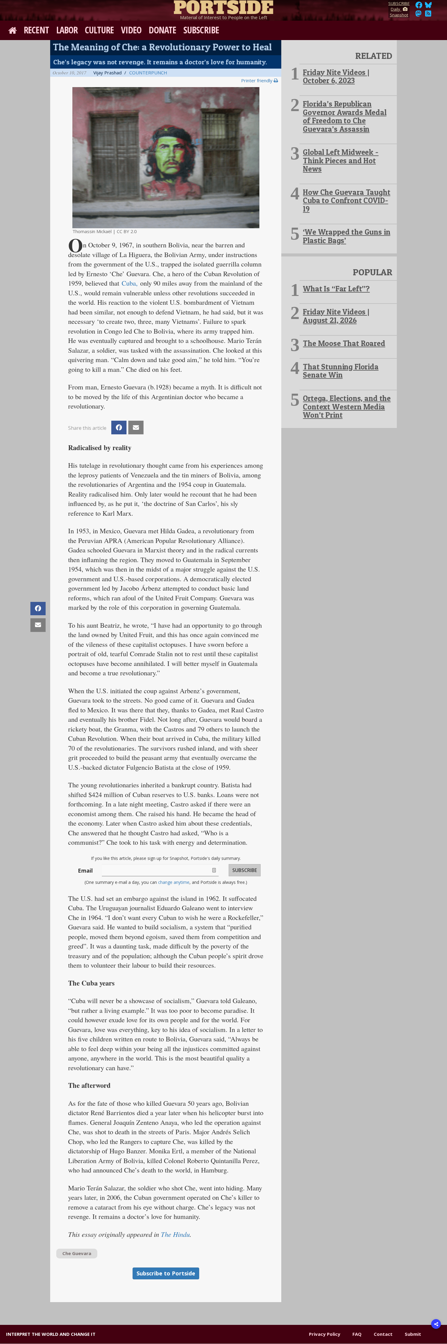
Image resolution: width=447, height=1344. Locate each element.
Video (131, 30)
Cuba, (131, 282)
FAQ (357, 1334)
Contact (383, 1334)
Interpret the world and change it (50, 1334)
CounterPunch (148, 73)
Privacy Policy (324, 1334)
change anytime (173, 882)
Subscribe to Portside (166, 1273)
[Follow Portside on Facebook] (419, 7)
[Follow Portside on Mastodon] (418, 15)
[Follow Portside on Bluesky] (429, 7)
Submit (413, 1334)
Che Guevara (76, 1253)
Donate (162, 30)
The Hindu (175, 1234)
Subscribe (201, 30)
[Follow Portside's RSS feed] (428, 15)
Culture (99, 30)
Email (85, 870)
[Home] (223, 6)
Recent (36, 30)
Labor (67, 30)
